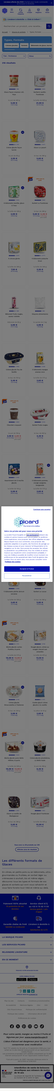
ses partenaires (32, 535)
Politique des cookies (13, 562)
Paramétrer (27, 576)
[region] (26, 544)
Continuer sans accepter (42, 509)
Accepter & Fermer (27, 569)
